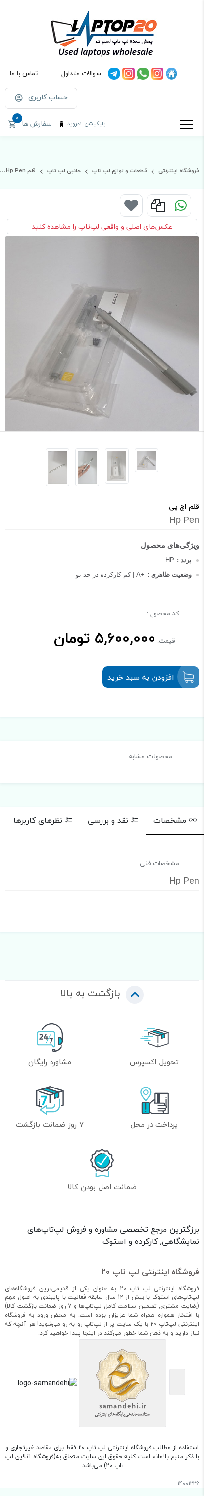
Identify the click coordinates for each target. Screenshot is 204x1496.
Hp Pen (16, 170)
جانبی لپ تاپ (63, 170)
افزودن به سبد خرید (140, 677)
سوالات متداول (81, 73)
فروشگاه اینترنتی (178, 170)
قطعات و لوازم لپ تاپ (119, 170)
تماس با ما (24, 73)
